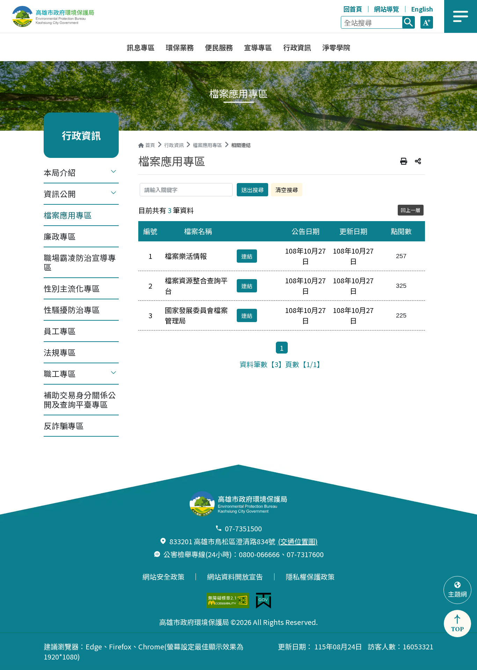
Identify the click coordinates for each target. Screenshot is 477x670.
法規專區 (60, 352)
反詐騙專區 (64, 425)
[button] (426, 22)
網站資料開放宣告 (235, 576)
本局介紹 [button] (60, 172)
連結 (246, 256)
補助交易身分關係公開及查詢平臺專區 (80, 399)
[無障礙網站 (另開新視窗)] (227, 600)
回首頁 (352, 8)
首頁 (150, 144)
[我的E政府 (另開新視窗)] (263, 601)
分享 (418, 161)
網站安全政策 (163, 576)
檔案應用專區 (68, 214)
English (422, 8)
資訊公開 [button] (60, 193)
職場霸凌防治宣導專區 (80, 262)
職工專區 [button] (60, 373)
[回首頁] (58, 16)
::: (336, 7)
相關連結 (241, 144)
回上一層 (410, 209)
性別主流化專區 (72, 288)
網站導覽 (386, 8)
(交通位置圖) (298, 541)
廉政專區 (60, 236)
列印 (404, 161)
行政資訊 (174, 144)
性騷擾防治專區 (72, 309)
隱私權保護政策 (310, 576)
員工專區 (60, 330)
